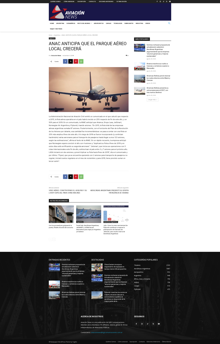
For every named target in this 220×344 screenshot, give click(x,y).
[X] (166, 1)
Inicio (50, 35)
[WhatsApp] (81, 61)
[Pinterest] (76, 61)
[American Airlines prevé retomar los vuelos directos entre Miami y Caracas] (139, 79)
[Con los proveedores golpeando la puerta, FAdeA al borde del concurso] (61, 214)
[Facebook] (157, 1)
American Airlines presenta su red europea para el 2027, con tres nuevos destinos (157, 90)
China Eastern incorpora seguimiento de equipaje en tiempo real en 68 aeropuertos (115, 267)
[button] (169, 23)
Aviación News (56, 55)
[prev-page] (50, 239)
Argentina (57, 35)
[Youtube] (170, 1)
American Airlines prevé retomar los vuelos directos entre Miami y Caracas (158, 78)
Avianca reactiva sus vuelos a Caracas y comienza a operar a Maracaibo (158, 66)
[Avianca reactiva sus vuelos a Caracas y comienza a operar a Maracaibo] (139, 66)
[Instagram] (160, 1)
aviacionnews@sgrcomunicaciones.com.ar (106, 332)
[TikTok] (163, 1)
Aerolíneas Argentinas (110, 222)
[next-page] (53, 239)
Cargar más (152, 100)
